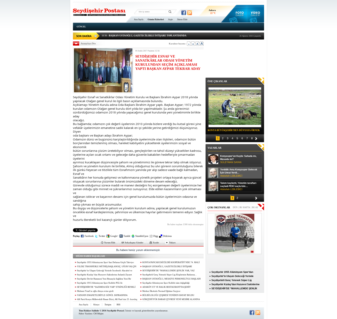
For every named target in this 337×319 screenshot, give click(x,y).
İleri (256, 138)
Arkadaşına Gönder (134, 242)
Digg (155, 236)
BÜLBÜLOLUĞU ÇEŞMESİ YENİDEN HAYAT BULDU (168, 295)
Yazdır (156, 242)
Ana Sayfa (138, 19)
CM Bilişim (98, 313)
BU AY (255, 207)
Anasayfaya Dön (88, 43)
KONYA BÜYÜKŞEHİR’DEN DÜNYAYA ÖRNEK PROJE (234, 131)
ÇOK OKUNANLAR (219, 207)
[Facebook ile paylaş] (183, 12)
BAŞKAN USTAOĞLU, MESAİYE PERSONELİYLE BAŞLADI (171, 279)
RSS (118, 304)
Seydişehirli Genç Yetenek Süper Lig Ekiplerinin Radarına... (169, 275)
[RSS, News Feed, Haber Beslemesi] (189, 12)
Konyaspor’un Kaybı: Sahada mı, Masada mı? (238, 159)
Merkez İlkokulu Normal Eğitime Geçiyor (161, 291)
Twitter (102, 236)
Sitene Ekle (182, 19)
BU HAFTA (244, 207)
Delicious (167, 236)
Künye (96, 304)
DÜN (235, 207)
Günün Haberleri (156, 19)
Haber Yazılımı (85, 313)
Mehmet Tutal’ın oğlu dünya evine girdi (95, 291)
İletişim (108, 304)
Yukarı (172, 242)
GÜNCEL (81, 26)
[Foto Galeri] (239, 13)
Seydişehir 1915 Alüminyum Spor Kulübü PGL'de (99, 283)
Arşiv (170, 19)
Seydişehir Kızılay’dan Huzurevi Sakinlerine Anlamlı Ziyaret (104, 275)
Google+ (114, 236)
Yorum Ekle (109, 242)
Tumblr (126, 236)
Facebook (89, 236)
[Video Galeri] (255, 13)
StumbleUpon (141, 236)
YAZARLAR (214, 147)
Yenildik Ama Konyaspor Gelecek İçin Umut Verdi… (238, 172)
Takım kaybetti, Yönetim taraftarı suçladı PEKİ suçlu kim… (238, 186)
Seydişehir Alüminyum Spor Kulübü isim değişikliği (166, 283)
